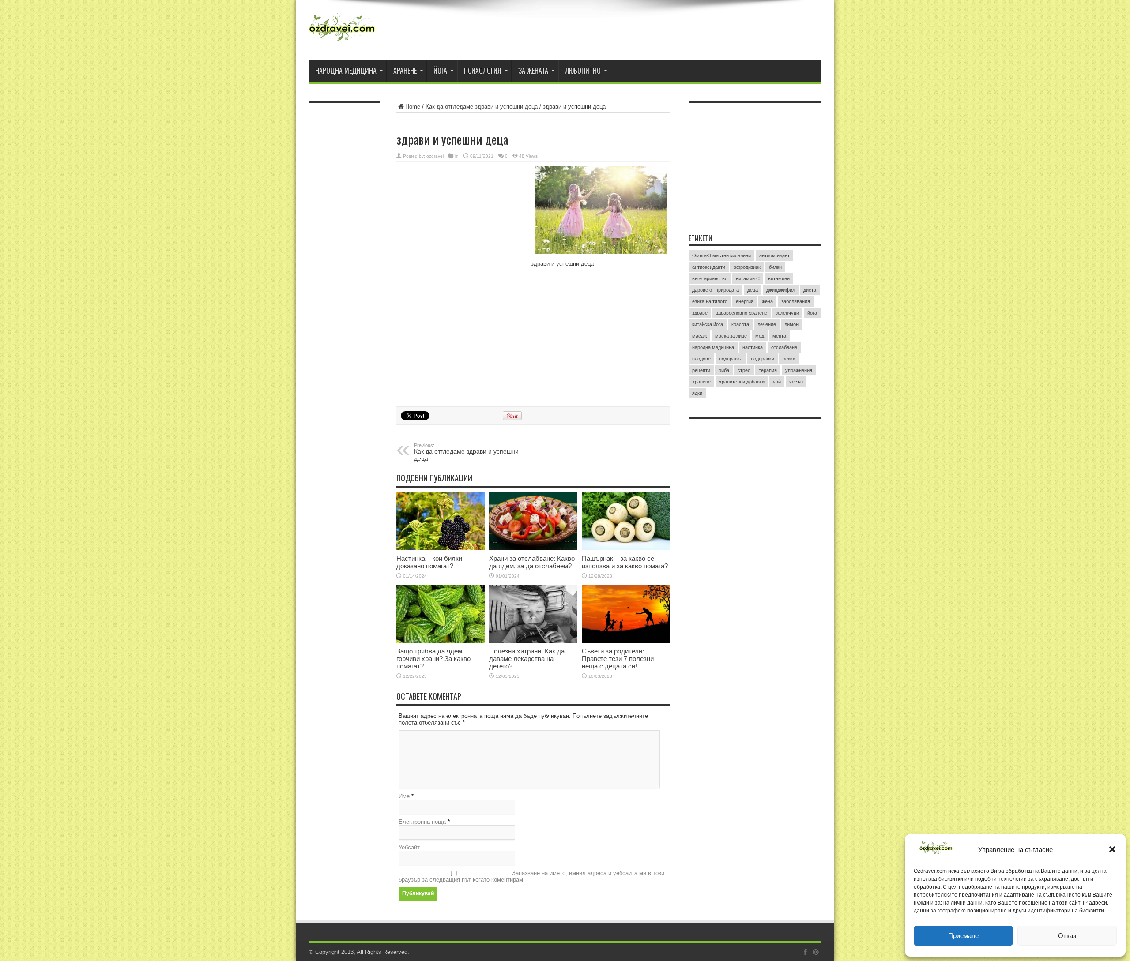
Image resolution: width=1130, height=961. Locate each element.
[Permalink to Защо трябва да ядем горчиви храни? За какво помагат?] (440, 614)
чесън (796, 381)
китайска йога (707, 324)
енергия (744, 301)
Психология (482, 70)
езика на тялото (709, 301)
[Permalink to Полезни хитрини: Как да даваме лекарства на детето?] (533, 614)
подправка (730, 358)
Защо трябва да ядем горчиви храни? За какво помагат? (433, 658)
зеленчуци (787, 312)
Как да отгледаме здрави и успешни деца (482, 106)
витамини (779, 278)
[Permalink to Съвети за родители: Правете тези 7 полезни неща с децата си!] (626, 614)
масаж (699, 335)
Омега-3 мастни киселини (721, 255)
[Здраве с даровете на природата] (342, 31)
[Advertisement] (462, 224)
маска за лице (731, 335)
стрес (744, 370)
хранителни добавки (742, 381)
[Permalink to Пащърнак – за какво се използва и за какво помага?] (626, 521)
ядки (697, 393)
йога (812, 312)
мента (779, 335)
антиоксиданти (708, 267)
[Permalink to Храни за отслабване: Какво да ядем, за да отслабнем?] (533, 521)
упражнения (798, 370)
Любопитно (583, 70)
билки (775, 267)
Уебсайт (409, 847)
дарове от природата (715, 290)
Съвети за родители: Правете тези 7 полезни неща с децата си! (618, 658)
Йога (440, 70)
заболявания (795, 301)
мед (759, 335)
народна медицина (713, 347)
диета (809, 290)
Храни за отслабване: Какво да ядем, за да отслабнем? (532, 562)
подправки (762, 358)
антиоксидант (774, 255)
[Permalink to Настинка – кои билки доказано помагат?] (440, 521)
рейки (789, 358)
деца (752, 290)
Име (404, 796)
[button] (1112, 849)
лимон (791, 324)
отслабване (784, 347)
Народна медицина (346, 70)
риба (724, 370)
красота (740, 324)
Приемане (963, 935)
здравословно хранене (741, 312)
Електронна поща (422, 821)
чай (777, 381)
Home (412, 106)
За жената (533, 70)
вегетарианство (709, 278)
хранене (701, 381)
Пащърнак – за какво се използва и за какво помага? (625, 562)
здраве (700, 312)
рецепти (701, 370)
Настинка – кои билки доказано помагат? (429, 562)
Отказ (1067, 935)
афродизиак (747, 267)
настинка (752, 347)
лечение (766, 324)
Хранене (405, 70)
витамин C (748, 278)
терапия (768, 370)
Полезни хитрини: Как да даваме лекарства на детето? (527, 658)
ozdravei (435, 156)
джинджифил (780, 290)
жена (767, 301)
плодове (701, 358)
